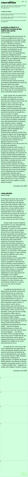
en (26, 1)
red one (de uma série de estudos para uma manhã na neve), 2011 (13, 21)
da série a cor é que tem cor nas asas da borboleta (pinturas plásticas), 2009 (13, 14)
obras (11, 1)
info (23, 1)
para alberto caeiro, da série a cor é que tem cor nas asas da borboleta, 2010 (14, 17)
